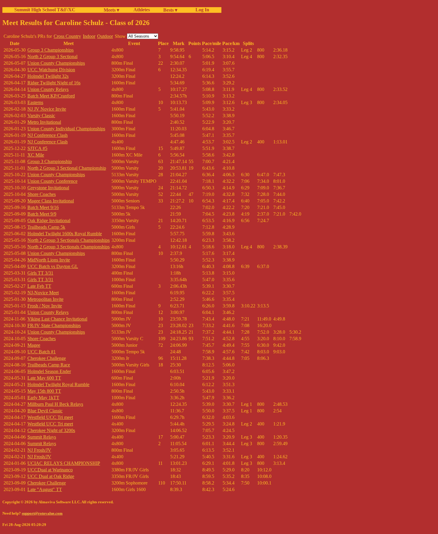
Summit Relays (41, 436)
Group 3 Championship (49, 161)
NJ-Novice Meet (43, 292)
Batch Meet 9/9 (41, 213)
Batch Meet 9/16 (43, 207)
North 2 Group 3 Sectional (52, 56)
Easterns (35, 102)
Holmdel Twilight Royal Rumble (58, 384)
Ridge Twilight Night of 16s (53, 82)
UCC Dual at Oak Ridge (50, 476)
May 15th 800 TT (44, 391)
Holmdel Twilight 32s (48, 76)
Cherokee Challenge (46, 358)
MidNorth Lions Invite (48, 259)
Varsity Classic (41, 115)
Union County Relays (48, 89)
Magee (33, 345)
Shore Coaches (41, 194)
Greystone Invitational (48, 187)
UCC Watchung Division (51, 69)
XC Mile (35, 154)
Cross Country (67, 36)
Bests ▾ (170, 10)
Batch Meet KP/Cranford (51, 95)
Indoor (89, 36)
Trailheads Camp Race (48, 364)
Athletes (141, 9)
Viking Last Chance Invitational (57, 318)
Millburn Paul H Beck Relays (55, 404)
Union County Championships (56, 63)
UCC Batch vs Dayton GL (52, 266)
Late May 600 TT (44, 377)
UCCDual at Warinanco (50, 469)
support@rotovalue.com (42, 513)
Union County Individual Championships (66, 128)
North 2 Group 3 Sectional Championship (66, 168)
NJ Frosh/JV (39, 450)
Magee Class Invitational (50, 200)
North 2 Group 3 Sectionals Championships (68, 240)
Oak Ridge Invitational (48, 220)
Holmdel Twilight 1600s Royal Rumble (64, 233)
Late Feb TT (39, 286)
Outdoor (105, 36)
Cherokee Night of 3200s (51, 430)
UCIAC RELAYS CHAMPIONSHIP (63, 463)
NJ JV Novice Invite (46, 109)
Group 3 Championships (50, 49)
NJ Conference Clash (47, 135)
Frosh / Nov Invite (44, 305)
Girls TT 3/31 (40, 272)
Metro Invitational (44, 122)
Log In (201, 9)
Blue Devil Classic (45, 410)
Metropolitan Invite (45, 299)
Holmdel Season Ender (49, 371)
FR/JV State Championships (54, 325)
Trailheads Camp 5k (46, 227)
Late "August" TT (44, 489)
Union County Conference (52, 181)
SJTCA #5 (37, 148)
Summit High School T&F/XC (44, 9)
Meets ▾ (111, 10)
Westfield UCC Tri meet (50, 417)
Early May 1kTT (43, 397)
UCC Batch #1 (41, 351)
